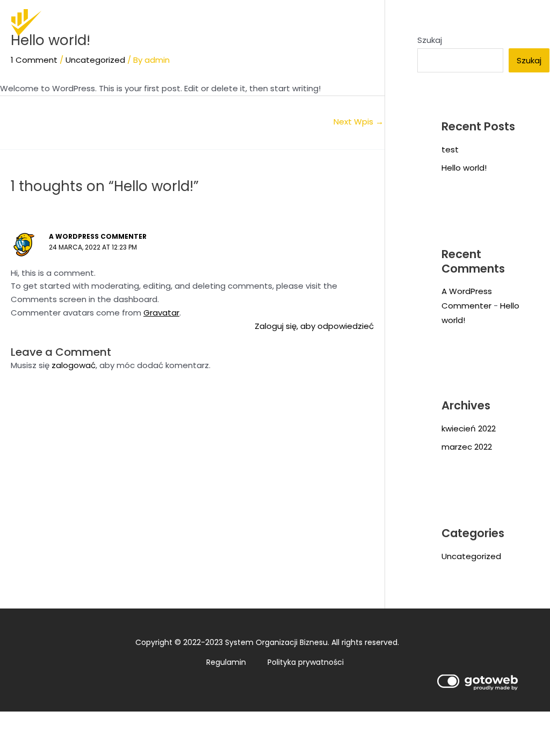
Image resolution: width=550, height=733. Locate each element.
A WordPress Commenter (98, 236)
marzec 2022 (467, 446)
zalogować (74, 365)
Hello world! (464, 167)
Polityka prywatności (305, 662)
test (450, 149)
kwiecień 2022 (469, 428)
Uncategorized (95, 59)
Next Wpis (358, 121)
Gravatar (161, 312)
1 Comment (34, 59)
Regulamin (226, 662)
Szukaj (529, 60)
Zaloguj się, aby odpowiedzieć (314, 326)
